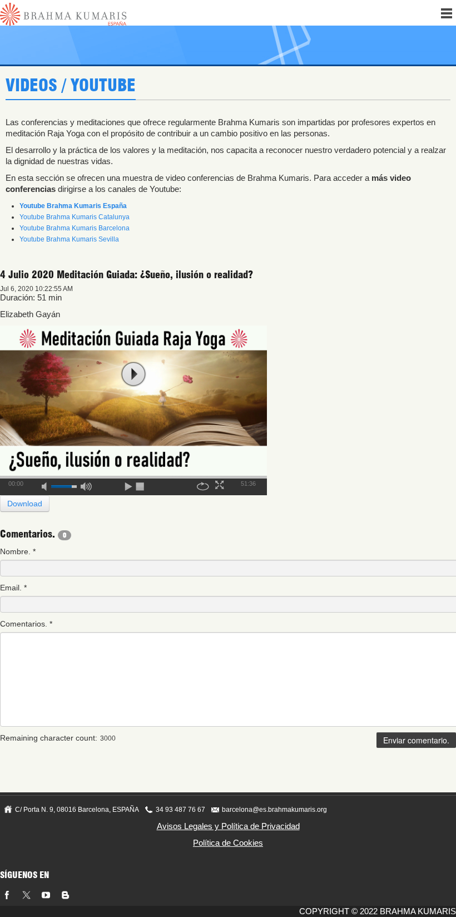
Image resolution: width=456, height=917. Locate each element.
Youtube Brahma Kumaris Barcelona (74, 228)
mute (48, 485)
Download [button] (24, 503)
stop (141, 485)
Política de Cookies (228, 842)
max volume (86, 485)
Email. (13, 587)
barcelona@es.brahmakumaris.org (274, 810)
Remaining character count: (48, 737)
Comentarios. (26, 623)
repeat (203, 485)
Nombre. (18, 551)
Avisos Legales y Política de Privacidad (228, 826)
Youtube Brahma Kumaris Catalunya (74, 217)
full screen (221, 485)
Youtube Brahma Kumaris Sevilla (69, 239)
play (133, 374)
